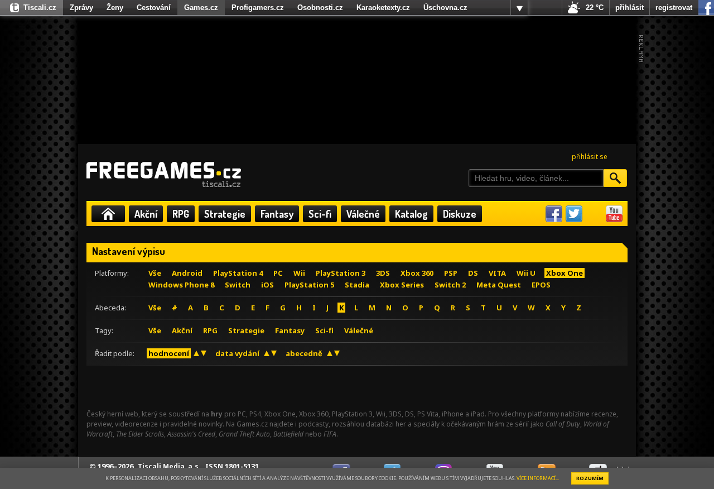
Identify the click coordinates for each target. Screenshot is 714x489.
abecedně (304, 353)
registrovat (673, 7)
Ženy (115, 7)
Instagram (594, 213)
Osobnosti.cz (320, 7)
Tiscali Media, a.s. (169, 466)
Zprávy (81, 7)
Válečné (363, 214)
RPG (180, 214)
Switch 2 (450, 285)
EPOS (541, 285)
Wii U (526, 273)
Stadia (357, 285)
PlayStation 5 (309, 285)
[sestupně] (203, 353)
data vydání (237, 353)
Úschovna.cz (445, 7)
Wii (299, 273)
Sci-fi (319, 214)
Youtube (614, 213)
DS (473, 273)
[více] (519, 8)
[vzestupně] (196, 353)
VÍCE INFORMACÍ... (538, 478)
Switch (237, 285)
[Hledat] (615, 178)
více (519, 8)
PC (278, 273)
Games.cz (201, 7)
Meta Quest (498, 285)
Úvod (108, 213)
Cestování (154, 7)
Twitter (574, 213)
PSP (450, 273)
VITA (497, 273)
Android (187, 273)
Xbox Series (402, 285)
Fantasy (276, 214)
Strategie (224, 214)
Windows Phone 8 (181, 285)
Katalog (411, 214)
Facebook (554, 213)
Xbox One (564, 273)
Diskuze (459, 214)
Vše (154, 273)
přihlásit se (589, 156)
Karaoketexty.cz (383, 7)
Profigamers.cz (257, 7)
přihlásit (629, 7)
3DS (383, 273)
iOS (267, 285)
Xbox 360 (417, 273)
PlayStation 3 (340, 273)
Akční (145, 214)
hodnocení (168, 353)
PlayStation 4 (238, 273)
